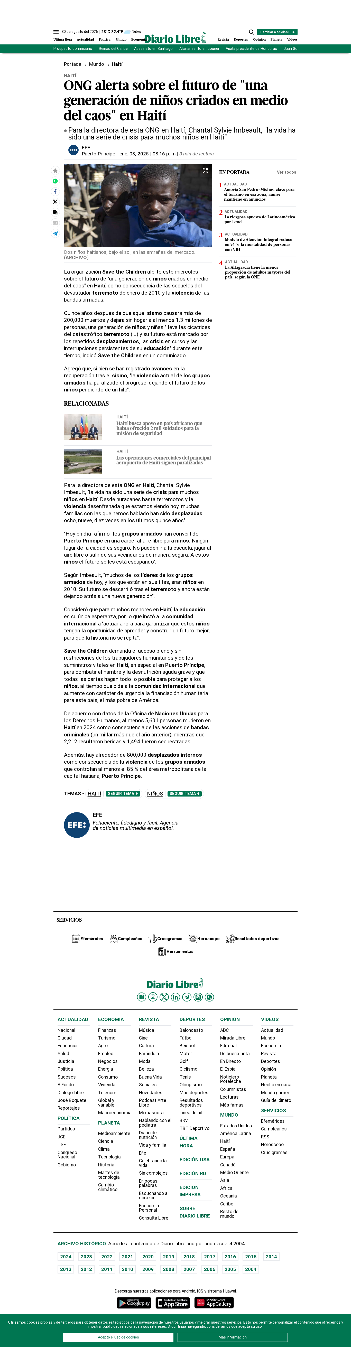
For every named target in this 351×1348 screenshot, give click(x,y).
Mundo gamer (275, 1092)
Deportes (241, 39)
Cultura (146, 1045)
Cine (143, 1038)
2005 (230, 1269)
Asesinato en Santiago (153, 48)
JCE (61, 1136)
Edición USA (195, 1160)
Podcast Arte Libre (152, 1103)
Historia (106, 1164)
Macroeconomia (115, 1112)
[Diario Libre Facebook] (141, 997)
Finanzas (107, 1030)
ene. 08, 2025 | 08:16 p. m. (148, 154)
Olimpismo (191, 1084)
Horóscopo (272, 1144)
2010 (127, 1269)
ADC (224, 1030)
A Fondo (66, 1084)
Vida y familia (152, 1145)
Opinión (259, 39)
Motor (186, 1053)
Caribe (226, 1203)
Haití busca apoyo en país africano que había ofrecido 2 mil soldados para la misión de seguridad (159, 429)
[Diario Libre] (175, 37)
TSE (62, 1144)
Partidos (66, 1128)
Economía (139, 39)
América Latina (235, 1133)
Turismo (106, 1038)
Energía (105, 1069)
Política (104, 39)
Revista (223, 39)
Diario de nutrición (148, 1135)
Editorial (228, 1045)
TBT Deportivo (194, 1128)
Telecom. (107, 1092)
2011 (107, 1269)
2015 (250, 1257)
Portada (72, 64)
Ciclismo (188, 1069)
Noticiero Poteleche (230, 1079)
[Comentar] (55, 212)
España (227, 1149)
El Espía (228, 1069)
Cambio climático (107, 1187)
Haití (122, 416)
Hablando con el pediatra (155, 1123)
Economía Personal (149, 1208)
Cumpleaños (274, 1128)
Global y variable (106, 1103)
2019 (168, 1257)
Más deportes (194, 1092)
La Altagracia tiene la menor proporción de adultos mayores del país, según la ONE (257, 272)
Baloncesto (191, 1030)
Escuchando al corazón (154, 1196)
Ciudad (65, 1038)
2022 (107, 1257)
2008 (168, 1269)
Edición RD (193, 1173)
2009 (148, 1269)
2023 (86, 1257)
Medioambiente (114, 1133)
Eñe (142, 1153)
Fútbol (186, 1038)
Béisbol (187, 1045)
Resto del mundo (229, 1214)
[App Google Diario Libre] (134, 1302)
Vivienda (106, 1084)
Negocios (108, 1061)
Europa (227, 1156)
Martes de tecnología (109, 1175)
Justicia (66, 1061)
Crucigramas (274, 1152)
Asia (224, 1180)
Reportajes (69, 1108)
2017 (209, 1257)
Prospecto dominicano (72, 48)
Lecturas (229, 1097)
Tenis (185, 1077)
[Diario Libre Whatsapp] (209, 997)
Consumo (108, 1077)
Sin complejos (153, 1173)
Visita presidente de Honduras (251, 48)
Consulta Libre (153, 1218)
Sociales (148, 1084)
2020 (148, 1257)
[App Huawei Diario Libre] (214, 1302)
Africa (226, 1188)
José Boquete (72, 1100)
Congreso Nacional (67, 1155)
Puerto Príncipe (98, 154)
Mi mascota (151, 1112)
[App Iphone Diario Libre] (172, 1302)
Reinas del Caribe (113, 48)
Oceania (228, 1196)
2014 (271, 1257)
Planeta (276, 39)
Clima (104, 1149)
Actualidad (85, 39)
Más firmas (232, 1105)
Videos (292, 39)
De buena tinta (235, 1053)
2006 (209, 1269)
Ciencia (105, 1141)
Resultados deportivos (191, 1103)
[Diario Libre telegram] (186, 997)
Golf (184, 1061)
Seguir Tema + (123, 793)
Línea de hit (191, 1112)
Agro (103, 1045)
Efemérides (273, 1121)
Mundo (121, 39)
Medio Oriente (234, 1172)
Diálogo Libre (71, 1092)
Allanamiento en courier (199, 48)
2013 (65, 1269)
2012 (86, 1269)
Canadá (228, 1164)
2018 (189, 1257)
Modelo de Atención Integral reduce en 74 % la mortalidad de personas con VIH (258, 245)
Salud (63, 1053)
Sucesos (67, 1077)
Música (146, 1030)
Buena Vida (150, 1077)
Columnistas (233, 1089)
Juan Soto (292, 48)
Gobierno (67, 1164)
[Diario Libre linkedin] (175, 997)
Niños (155, 794)
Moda (145, 1061)
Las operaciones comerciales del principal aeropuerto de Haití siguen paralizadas (163, 461)
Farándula (149, 1053)
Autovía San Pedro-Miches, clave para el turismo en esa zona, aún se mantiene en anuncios (259, 195)
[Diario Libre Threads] (198, 997)
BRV (184, 1120)
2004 (250, 1269)
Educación (68, 1045)
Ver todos (286, 172)
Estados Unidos (236, 1125)
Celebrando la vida (153, 1163)
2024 (65, 1257)
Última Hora (62, 39)
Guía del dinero (276, 1100)
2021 (127, 1257)
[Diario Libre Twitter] (164, 997)
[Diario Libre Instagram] (153, 996)
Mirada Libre (232, 1038)
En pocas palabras (148, 1183)
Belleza (146, 1069)
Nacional (66, 1030)
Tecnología (109, 1156)
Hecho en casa (276, 1084)
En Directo (230, 1061)
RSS (265, 1136)
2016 (230, 1257)
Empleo (105, 1053)
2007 (189, 1269)
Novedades (150, 1092)
